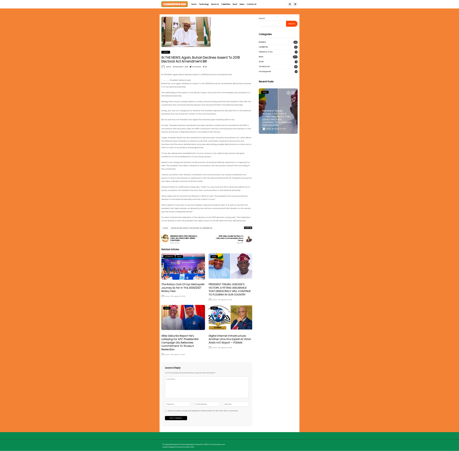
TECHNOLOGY (264, 67)
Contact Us (251, 4)
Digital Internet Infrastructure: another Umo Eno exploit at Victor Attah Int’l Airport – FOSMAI (230, 339)
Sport (235, 4)
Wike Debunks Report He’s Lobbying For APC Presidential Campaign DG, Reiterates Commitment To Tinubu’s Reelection (179, 342)
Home (193, 4)
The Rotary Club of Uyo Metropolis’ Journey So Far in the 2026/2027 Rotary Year (183, 287)
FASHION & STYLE (266, 52)
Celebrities (225, 4)
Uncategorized (265, 71)
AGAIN (166, 228)
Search (262, 18)
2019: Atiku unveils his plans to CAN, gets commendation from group (229, 239)
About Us (215, 4)
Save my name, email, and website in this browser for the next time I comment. (203, 410)
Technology (204, 4)
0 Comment (196, 67)
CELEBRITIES (169, 257)
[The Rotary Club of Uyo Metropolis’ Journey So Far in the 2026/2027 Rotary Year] (183, 268)
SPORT (261, 62)
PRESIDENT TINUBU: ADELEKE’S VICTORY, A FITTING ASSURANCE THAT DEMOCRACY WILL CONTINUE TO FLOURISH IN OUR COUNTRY (230, 289)
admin (168, 67)
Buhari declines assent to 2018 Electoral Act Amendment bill (192, 228)
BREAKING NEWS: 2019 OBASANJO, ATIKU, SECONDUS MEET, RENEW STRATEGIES (183, 239)
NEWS (166, 52)
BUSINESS (262, 42)
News (242, 4)
